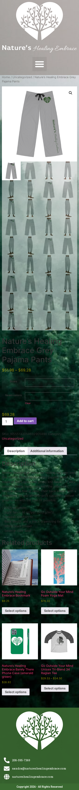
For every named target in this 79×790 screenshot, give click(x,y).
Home (6, 77)
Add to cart (25, 421)
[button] (39, 64)
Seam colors (13, 395)
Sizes (13, 381)
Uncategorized (22, 77)
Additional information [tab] (47, 451)
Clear (28, 403)
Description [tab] (16, 451)
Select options (15, 611)
